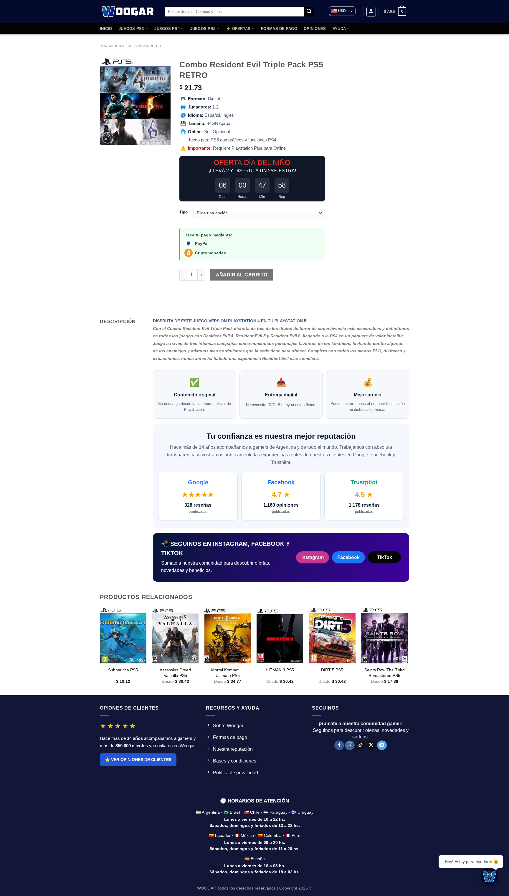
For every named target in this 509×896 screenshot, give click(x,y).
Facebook (348, 557)
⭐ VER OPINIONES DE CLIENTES (138, 759)
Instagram (312, 557)
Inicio (106, 28)
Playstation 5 (112, 46)
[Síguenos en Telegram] (382, 745)
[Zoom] (107, 138)
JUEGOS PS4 (167, 28)
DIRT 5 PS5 (332, 670)
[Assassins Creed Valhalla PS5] (175, 635)
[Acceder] (371, 11)
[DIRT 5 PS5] (332, 635)
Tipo (183, 212)
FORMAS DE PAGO (279, 28)
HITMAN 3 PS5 (280, 670)
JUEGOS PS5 (203, 28)
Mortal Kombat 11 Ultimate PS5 (227, 673)
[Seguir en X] (371, 745)
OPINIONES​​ (315, 28)
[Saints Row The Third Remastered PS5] (384, 635)
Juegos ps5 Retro (144, 46)
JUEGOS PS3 (131, 28)
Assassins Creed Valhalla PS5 (175, 673)
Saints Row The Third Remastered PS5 (384, 673)
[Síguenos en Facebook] (339, 745)
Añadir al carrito (241, 274)
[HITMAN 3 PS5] (280, 635)
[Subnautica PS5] (123, 635)
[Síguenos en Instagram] (350, 745)
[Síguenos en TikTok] (361, 745)
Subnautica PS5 (123, 670)
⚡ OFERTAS (238, 28)
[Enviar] (309, 12)
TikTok (384, 557)
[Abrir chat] (489, 876)
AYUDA (339, 28)
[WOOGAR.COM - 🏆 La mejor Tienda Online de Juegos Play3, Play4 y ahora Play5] (128, 11)
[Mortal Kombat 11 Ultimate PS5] (227, 635)
